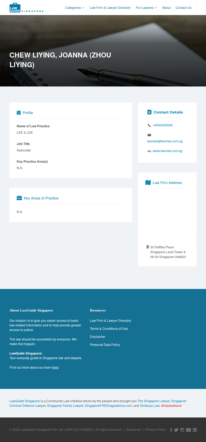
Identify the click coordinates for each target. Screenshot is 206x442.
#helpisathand (171, 405)
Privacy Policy (155, 429)
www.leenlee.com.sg (167, 150)
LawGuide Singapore (24, 401)
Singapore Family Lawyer (65, 405)
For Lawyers (144, 7)
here (55, 367)
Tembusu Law (150, 405)
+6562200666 (163, 125)
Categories (73, 7)
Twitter (176, 430)
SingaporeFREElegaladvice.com (108, 405)
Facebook (171, 430)
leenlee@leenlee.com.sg (165, 141)
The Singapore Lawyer (153, 401)
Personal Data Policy (105, 344)
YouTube (188, 430)
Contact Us (184, 7)
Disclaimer (97, 336)
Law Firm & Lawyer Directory (110, 7)
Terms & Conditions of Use (109, 328)
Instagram (182, 430)
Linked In (195, 430)
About (166, 7)
